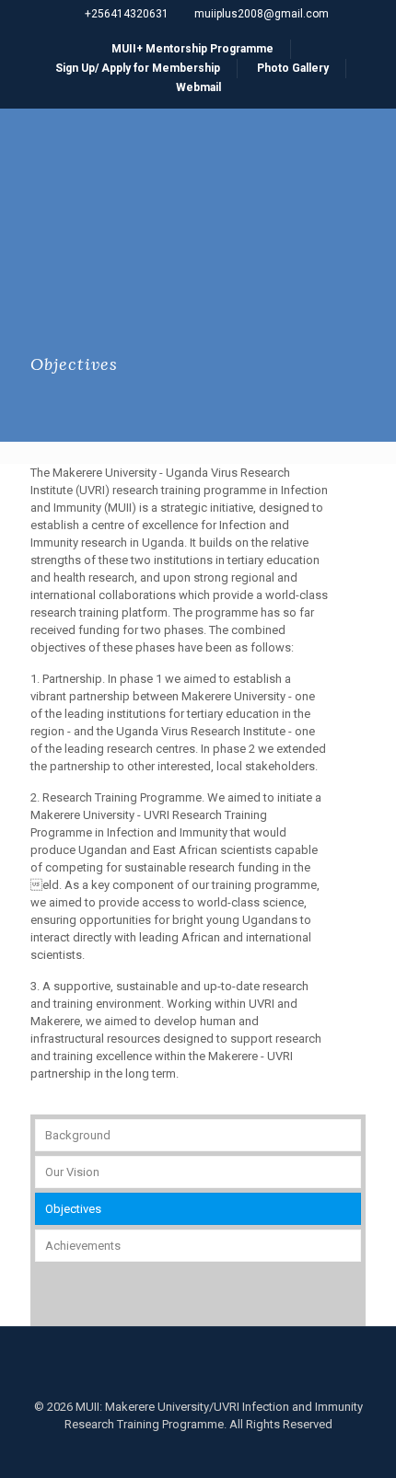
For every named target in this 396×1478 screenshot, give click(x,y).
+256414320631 (127, 13)
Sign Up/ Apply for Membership (137, 68)
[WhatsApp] (160, 1450)
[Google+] (210, 1450)
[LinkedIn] (260, 1450)
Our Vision (72, 1172)
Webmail (198, 87)
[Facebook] (185, 1450)
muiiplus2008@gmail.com (261, 13)
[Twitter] (235, 1450)
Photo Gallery (293, 68)
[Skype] (136, 1450)
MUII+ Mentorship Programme (192, 48)
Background (78, 1135)
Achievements (83, 1246)
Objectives (73, 1209)
